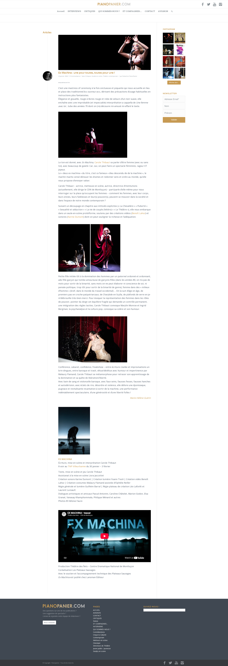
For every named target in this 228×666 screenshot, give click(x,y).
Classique (96, 643)
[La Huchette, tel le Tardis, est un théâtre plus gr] (168, 38)
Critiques (88, 76)
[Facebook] (203, 5)
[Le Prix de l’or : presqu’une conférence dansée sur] (180, 38)
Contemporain (98, 637)
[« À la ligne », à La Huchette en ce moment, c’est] (180, 61)
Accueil (61, 11)
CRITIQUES (89, 11)
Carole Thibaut (102, 162)
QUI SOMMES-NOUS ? (109, 11)
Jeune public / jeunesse (102, 648)
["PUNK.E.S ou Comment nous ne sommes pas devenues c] (168, 73)
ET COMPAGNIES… (132, 11)
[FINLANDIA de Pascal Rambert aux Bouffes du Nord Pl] (180, 73)
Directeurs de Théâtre (101, 646)
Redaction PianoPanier (129, 76)
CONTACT (150, 11)
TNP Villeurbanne (77, 466)
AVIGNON (163, 11)
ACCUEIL (96, 610)
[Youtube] (215, 5)
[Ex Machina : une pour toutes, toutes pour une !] (104, 52)
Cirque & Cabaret (99, 635)
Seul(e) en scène (97, 76)
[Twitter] (209, 5)
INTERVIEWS (74, 11)
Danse (95, 621)
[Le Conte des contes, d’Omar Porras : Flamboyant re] (168, 61)
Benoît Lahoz (138, 213)
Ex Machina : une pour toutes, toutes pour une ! (86, 72)
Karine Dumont (75, 216)
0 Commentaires (74, 76)
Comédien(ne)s (99, 632)
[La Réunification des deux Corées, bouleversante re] (180, 49)
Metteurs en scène (100, 640)
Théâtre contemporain (110, 76)
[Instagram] (220, 5)
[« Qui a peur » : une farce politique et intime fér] (168, 49)
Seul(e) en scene (99, 651)
